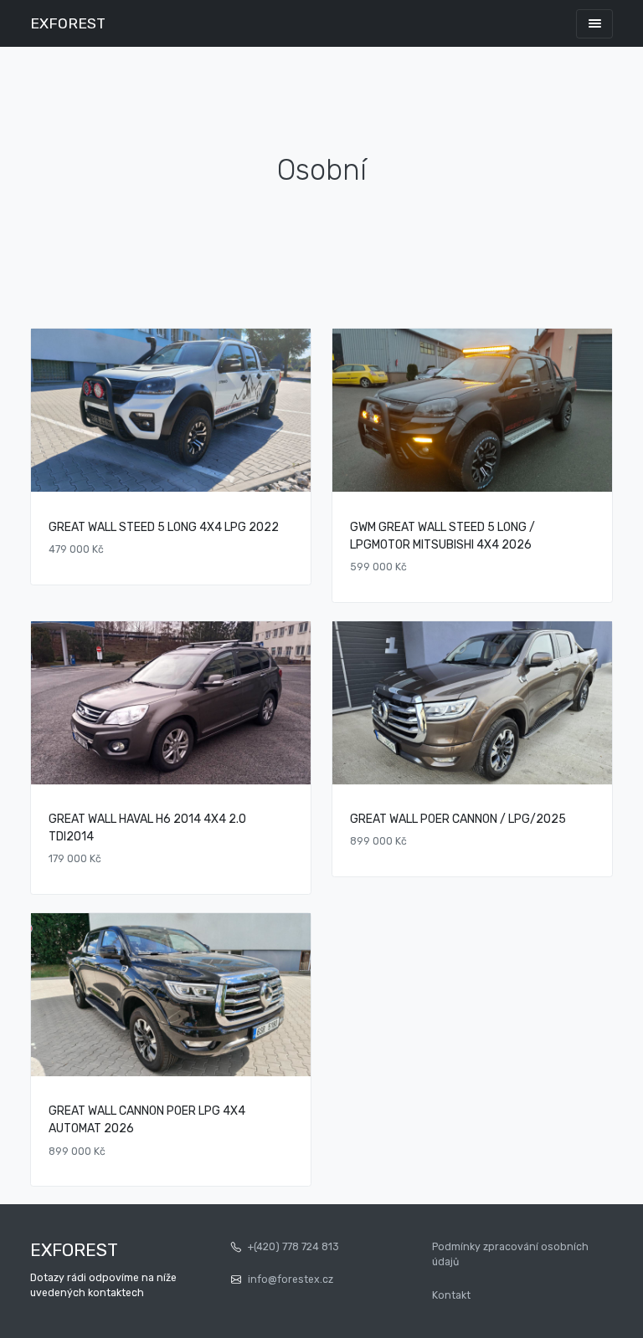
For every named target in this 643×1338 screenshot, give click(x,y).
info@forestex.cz (290, 1279)
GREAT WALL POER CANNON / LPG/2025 (458, 819)
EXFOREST (67, 23)
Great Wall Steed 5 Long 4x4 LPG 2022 (164, 527)
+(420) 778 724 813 (293, 1247)
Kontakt (451, 1295)
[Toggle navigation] (594, 23)
